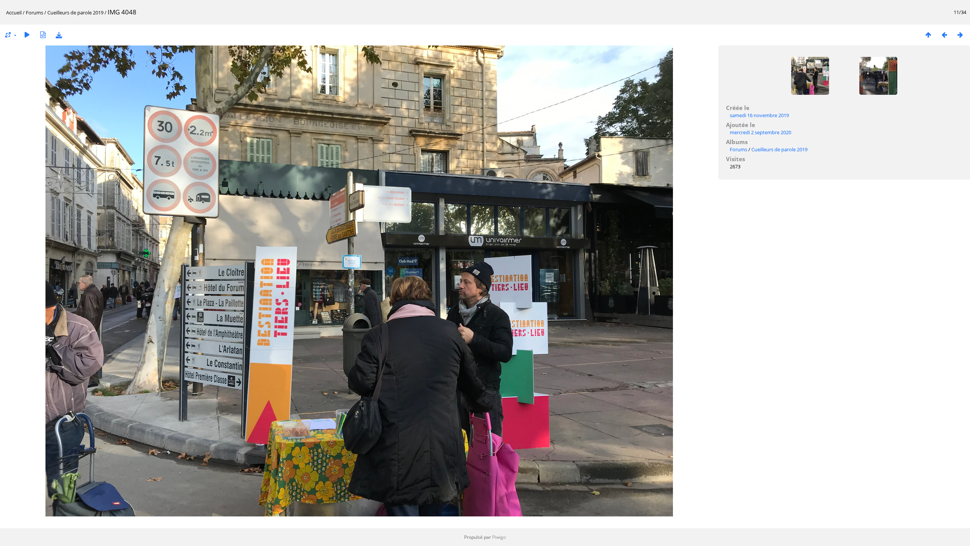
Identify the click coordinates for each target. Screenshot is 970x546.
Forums (34, 12)
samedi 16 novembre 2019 (759, 115)
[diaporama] (27, 34)
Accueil (14, 12)
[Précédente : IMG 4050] (944, 34)
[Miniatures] (928, 34)
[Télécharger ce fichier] (59, 34)
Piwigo (499, 537)
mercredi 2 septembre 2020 (760, 132)
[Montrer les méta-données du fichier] (43, 34)
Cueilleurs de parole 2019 (75, 12)
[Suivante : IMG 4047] (960, 34)
